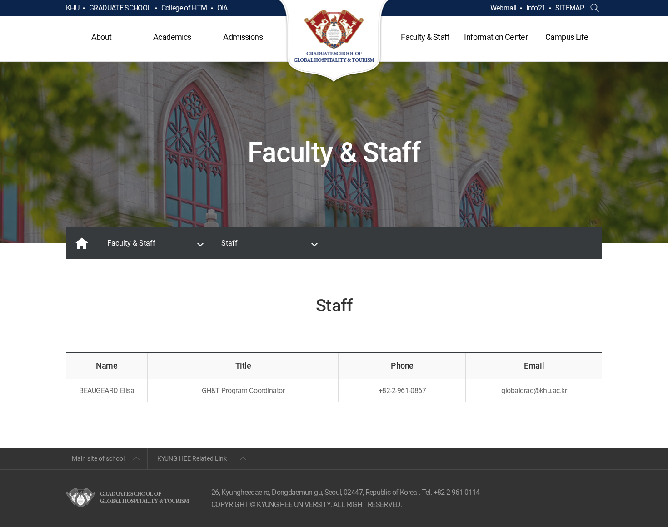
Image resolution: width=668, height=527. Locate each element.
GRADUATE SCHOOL (120, 8)
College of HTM (184, 8)
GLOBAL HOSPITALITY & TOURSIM (334, 42)
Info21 (535, 8)
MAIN (82, 243)
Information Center (495, 37)
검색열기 (595, 8)
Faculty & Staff (425, 37)
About (101, 37)
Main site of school (98, 458)
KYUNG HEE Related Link (192, 458)
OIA (222, 8)
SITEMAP (569, 8)
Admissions (243, 37)
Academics (172, 37)
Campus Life (566, 37)
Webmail (503, 8)
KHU (72, 8)
